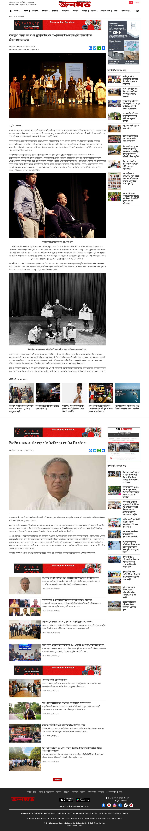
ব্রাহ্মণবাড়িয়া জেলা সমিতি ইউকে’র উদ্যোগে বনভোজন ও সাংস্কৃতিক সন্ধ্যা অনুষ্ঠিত (131, 575)
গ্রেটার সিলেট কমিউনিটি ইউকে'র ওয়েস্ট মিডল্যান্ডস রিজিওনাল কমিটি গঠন (131, 523)
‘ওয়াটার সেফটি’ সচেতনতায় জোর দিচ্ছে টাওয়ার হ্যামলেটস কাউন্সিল (127, 407)
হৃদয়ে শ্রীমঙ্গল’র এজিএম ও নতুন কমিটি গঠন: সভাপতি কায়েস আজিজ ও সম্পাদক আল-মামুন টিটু (131, 178)
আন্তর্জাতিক (65, 11)
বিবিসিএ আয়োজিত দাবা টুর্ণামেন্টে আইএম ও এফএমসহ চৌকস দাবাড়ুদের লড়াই (21, 409)
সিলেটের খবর (50, 792)
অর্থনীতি (75, 11)
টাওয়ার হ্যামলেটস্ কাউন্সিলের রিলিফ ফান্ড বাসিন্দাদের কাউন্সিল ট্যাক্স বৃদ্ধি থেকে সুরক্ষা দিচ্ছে (131, 547)
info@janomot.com (120, 800)
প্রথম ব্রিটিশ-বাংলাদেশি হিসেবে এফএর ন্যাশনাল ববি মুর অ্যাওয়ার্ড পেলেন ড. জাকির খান (101, 409)
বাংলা (130, 2)
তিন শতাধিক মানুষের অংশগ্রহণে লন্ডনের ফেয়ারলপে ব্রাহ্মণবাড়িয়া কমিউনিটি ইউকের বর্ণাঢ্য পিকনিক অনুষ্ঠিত (131, 151)
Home (13, 16)
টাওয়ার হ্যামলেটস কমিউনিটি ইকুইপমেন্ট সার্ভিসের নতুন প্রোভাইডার (130, 165)
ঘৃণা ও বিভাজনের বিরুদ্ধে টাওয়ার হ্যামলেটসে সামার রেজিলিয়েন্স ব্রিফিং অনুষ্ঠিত (129, 592)
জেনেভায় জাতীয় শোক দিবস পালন (131, 127)
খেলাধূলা (84, 11)
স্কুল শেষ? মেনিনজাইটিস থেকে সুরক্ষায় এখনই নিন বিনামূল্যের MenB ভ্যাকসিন (73, 409)
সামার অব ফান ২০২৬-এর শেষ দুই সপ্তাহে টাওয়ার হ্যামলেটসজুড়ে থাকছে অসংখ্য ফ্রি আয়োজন (131, 492)
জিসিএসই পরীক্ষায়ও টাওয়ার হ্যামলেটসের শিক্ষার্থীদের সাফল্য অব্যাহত (130, 92)
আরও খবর (58, 779)
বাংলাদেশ (55, 11)
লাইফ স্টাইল (125, 11)
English (136, 2)
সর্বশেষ (16, 11)
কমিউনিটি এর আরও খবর (117, 70)
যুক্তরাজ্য (35, 11)
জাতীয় (26, 11)
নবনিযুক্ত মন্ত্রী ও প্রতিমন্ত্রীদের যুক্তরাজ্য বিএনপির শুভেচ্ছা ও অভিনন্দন (130, 80)
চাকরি (120, 792)
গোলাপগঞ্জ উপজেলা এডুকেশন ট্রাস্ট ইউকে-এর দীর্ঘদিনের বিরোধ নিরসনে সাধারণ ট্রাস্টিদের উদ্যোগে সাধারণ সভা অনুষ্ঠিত (131, 508)
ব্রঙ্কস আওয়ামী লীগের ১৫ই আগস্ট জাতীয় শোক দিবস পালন (130, 138)
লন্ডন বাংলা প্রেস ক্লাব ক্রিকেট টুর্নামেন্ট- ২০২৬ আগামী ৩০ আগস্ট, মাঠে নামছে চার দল (131, 105)
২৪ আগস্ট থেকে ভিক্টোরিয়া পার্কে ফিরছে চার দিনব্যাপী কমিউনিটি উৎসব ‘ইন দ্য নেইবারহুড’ (131, 198)
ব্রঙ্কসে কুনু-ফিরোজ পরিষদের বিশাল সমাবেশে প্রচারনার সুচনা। (129, 606)
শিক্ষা (115, 11)
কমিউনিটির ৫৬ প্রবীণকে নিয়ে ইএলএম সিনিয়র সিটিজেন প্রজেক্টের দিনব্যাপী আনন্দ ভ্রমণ (131, 562)
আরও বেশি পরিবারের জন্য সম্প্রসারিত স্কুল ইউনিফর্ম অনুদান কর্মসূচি (130, 117)
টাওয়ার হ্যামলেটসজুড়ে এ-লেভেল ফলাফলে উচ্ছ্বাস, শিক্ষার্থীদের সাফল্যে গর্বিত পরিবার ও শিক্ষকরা (131, 477)
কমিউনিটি (45, 11)
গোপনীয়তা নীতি (111, 792)
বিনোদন (93, 11)
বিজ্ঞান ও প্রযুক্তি (105, 11)
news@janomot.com (120, 798)
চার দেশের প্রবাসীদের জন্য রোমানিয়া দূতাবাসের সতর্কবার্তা (130, 534)
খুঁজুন (137, 11)
